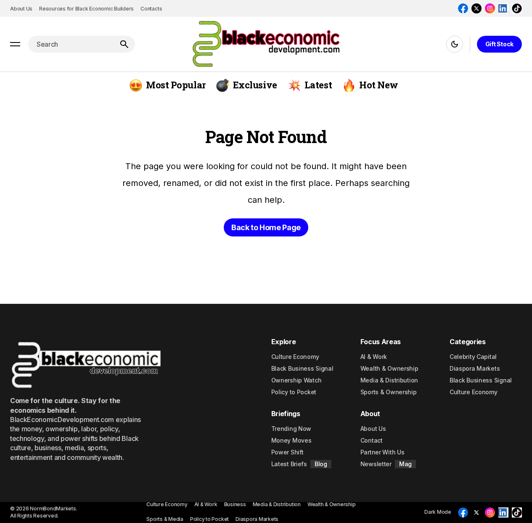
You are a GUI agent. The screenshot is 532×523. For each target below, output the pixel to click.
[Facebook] (463, 8)
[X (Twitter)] (476, 8)
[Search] (124, 44)
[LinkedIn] (503, 8)
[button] (15, 44)
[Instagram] (490, 8)
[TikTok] (517, 8)
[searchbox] (70, 44)
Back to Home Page (266, 227)
